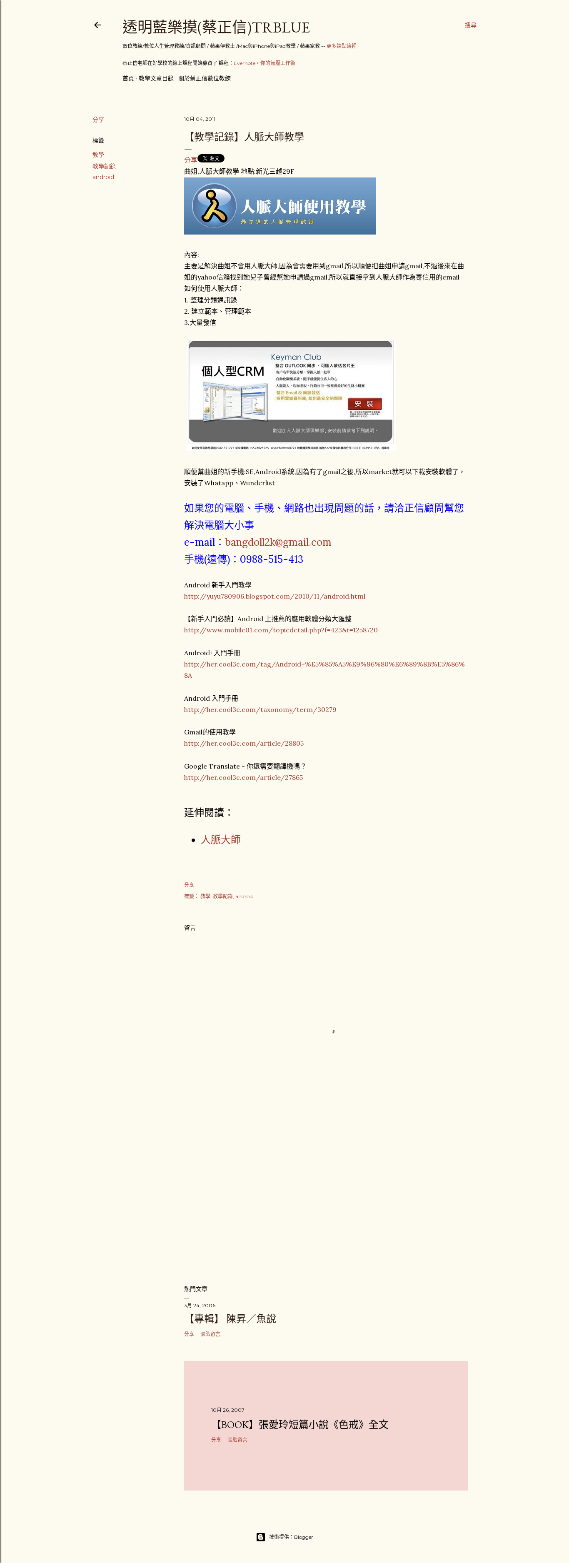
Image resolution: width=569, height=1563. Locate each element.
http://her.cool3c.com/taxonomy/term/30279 (260, 709)
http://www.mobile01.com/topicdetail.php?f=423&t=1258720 (281, 630)
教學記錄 (104, 166)
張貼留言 (210, 1334)
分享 (190, 160)
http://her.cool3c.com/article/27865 (243, 777)
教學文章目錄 (156, 78)
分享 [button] (98, 119)
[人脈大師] (280, 232)
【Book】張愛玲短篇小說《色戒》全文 (300, 1424)
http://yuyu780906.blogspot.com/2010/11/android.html (274, 596)
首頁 (128, 78)
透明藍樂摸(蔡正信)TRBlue (216, 27)
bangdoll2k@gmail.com (278, 542)
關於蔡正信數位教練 (204, 78)
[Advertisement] (326, 1205)
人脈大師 (221, 840)
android (103, 177)
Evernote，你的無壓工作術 (264, 63)
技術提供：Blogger (291, 1537)
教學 (98, 154)
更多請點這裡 (342, 46)
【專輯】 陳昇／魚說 (230, 1318)
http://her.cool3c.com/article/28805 (244, 743)
